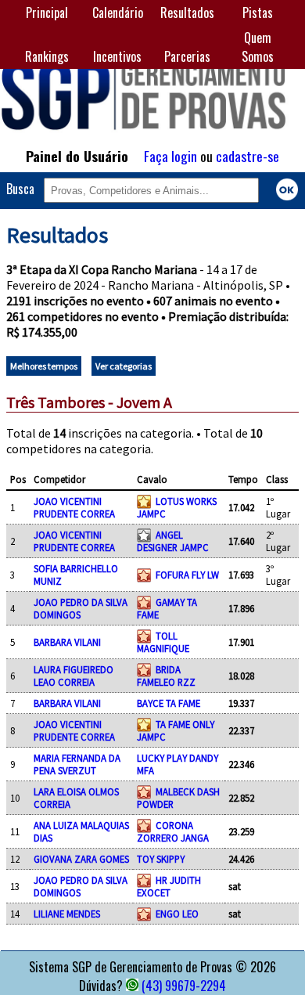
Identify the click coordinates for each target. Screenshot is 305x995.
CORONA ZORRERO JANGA (173, 831)
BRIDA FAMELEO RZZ (166, 675)
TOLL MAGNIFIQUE (163, 641)
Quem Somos (258, 47)
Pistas (257, 12)
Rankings (47, 56)
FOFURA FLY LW (187, 574)
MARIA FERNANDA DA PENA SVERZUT (77, 764)
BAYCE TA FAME (168, 703)
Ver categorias (123, 366)
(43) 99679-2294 (184, 985)
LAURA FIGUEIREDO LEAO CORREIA (73, 675)
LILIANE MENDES (67, 913)
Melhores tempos (43, 366)
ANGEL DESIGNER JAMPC (173, 540)
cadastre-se (247, 156)
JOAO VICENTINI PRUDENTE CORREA (74, 507)
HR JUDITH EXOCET (169, 886)
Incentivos (117, 56)
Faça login (170, 156)
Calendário (117, 12)
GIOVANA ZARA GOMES (81, 859)
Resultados (187, 12)
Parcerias (187, 56)
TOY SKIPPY (161, 859)
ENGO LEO (177, 913)
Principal (47, 12)
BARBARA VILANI (67, 642)
